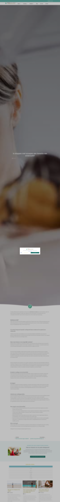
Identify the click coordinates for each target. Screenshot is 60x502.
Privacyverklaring (30, 251)
